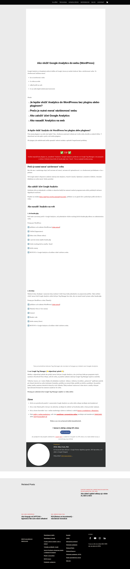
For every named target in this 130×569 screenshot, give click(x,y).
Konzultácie (74, 2)
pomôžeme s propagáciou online (67, 414)
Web (25, 514)
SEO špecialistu (66, 456)
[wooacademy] (28, 2)
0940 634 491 (24, 541)
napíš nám (58, 437)
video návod (56, 227)
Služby (55, 2)
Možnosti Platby (70, 548)
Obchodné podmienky (71, 545)
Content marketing (87, 489)
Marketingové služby (49, 535)
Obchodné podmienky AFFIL (73, 554)
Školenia (63, 2)
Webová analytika (59, 514)
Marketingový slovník (49, 538)
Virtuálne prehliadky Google (51, 547)
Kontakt (101, 2)
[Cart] (107, 2)
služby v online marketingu (41, 414)
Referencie (85, 2)
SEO (22, 514)
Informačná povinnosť (72, 541)
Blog (93, 2)
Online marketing (86, 491)
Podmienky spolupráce (50, 562)
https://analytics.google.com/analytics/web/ (52, 196)
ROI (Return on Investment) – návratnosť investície (62, 518)
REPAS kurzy (47, 559)
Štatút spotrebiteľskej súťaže (73, 557)
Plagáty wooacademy (49, 555)
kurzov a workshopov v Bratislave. (88, 410)
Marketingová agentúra (100, 489)
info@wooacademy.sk (40, 416)
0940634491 (98, 414)
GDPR (68, 538)
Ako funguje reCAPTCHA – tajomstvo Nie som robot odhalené (34, 518)
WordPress (30, 514)
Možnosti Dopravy (71, 551)
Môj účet (68, 561)
